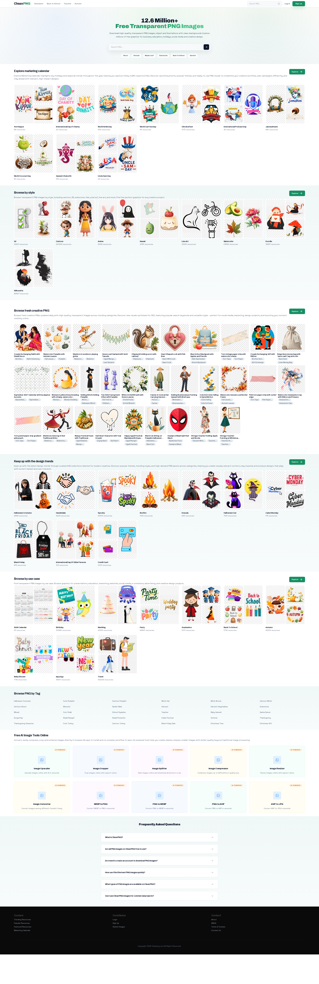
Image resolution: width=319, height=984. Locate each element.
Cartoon (59, 241)
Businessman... (178, 403)
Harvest (164, 706)
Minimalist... (177, 400)
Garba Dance (265, 712)
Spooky (101, 513)
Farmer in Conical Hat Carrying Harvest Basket (159, 397)
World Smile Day (105, 127)
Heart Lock (166, 362)
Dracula (136, 56)
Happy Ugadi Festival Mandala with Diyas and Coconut (133, 438)
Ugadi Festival (131, 444)
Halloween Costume (23, 513)
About (214, 919)
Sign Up (116, 923)
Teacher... (212, 441)
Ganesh (193, 56)
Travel (100, 677)
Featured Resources (22, 927)
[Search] (279, 3)
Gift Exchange (257, 362)
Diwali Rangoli (68, 718)
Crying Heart (102, 441)
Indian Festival (167, 718)
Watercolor (228, 241)
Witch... (85, 400)
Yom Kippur (19, 127)
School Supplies (119, 712)
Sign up (298, 3)
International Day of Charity (68, 127)
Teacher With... (199, 441)
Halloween (38, 3)
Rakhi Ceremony (33, 359)
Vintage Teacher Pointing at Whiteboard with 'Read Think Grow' (230, 438)
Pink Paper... (267, 400)
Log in (287, 3)
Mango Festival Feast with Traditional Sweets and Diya (84, 438)
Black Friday (19, 562)
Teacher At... (226, 441)
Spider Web (117, 706)
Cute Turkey (68, 723)
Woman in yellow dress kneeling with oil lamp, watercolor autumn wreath (65, 397)
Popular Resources (22, 923)
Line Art (185, 241)
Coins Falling (206, 400)
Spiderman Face (175, 441)
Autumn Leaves (228, 403)
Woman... (57, 400)
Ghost (125, 56)
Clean (22, 3)
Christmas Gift (266, 723)
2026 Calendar (20, 627)
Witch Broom (216, 701)
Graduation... (284, 400)
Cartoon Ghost (20, 706)
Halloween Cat (230, 513)
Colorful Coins (206, 403)
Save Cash (283, 359)
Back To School (178, 56)
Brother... (19, 359)
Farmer (154, 403)
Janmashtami (272, 127)
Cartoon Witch (266, 701)
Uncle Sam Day (104, 176)
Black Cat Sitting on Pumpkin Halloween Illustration (153, 438)
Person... (155, 400)
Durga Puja (18, 718)
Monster (66, 706)
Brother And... (257, 359)
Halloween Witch (88, 403)
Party (142, 627)
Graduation (187, 627)
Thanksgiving (265, 718)
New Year (60, 677)
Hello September (198, 359)
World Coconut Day (22, 176)
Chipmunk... (137, 359)
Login (115, 919)
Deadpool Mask (175, 444)
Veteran (214, 718)
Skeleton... (78, 359)
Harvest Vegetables (219, 706)
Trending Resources (22, 919)
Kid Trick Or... (108, 400)
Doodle (269, 241)
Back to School (53, 3)
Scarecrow (163, 56)
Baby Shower (19, 677)
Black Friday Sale (168, 723)
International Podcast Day (235, 127)
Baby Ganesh (216, 712)
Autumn (78, 3)
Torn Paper (238, 359)
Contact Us (216, 930)
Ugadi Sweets (81, 441)
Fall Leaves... (50, 359)
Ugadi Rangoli (131, 441)
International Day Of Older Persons (71, 562)
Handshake (61, 513)
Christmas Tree (217, 723)
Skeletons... (61, 441)
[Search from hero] (206, 47)
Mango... (79, 444)
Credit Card (103, 562)
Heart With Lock (168, 359)
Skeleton (90, 359)
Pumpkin (62, 359)
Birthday (59, 627)
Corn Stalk (67, 712)
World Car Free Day (148, 127)
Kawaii (142, 241)
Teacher (67, 3)
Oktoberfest (187, 127)
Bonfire (143, 513)
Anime (100, 241)
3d (15, 241)
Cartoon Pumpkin (119, 701)
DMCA (213, 923)
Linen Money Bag (285, 362)
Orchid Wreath (129, 403)
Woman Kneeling (70, 400)
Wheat (16, 712)
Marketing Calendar (22, 930)
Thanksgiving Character (24, 723)
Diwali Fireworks (118, 718)
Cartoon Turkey (118, 723)
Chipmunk (150, 359)
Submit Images (119, 927)
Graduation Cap (285, 403)
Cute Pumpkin (69, 701)
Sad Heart (115, 441)
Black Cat (150, 444)
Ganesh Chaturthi (63, 176)
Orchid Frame (128, 400)
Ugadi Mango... (109, 359)
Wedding (101, 627)
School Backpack (198, 362)
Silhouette (18, 291)
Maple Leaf (149, 56)
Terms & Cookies (218, 927)
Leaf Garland (109, 362)
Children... (107, 403)
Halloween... (151, 441)
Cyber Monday (272, 513)
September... (20, 400)
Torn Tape (227, 359)
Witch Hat (165, 701)
